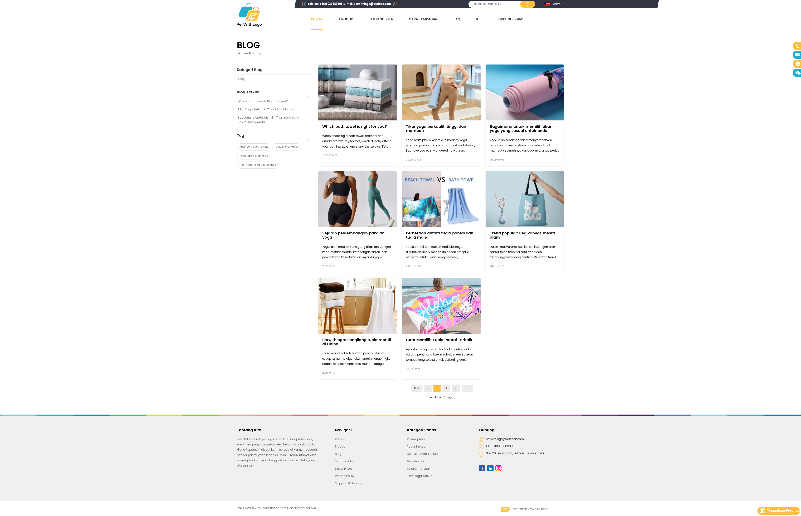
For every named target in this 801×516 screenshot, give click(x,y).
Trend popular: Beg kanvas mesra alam (522, 235)
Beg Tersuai (415, 461)
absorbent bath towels (253, 147)
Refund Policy (344, 476)
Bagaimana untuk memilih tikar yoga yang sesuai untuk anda (268, 120)
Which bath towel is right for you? (263, 101)
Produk (346, 19)
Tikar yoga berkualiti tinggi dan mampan (267, 109)
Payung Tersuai (418, 439)
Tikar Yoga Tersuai (420, 476)
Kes (479, 19)
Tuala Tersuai (416, 446)
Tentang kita (381, 19)
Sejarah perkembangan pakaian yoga (353, 235)
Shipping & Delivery (348, 483)
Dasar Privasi (344, 468)
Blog (241, 79)
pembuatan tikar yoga (253, 156)
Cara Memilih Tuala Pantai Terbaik (439, 340)
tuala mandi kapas (286, 147)
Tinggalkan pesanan (783, 510)
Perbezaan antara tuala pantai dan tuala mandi (439, 235)
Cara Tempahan (423, 19)
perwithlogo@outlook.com (372, 4)
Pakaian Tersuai (418, 468)
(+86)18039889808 (500, 446)
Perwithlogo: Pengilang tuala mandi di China (356, 342)
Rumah (317, 19)
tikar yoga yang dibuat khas (257, 165)
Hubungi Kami (510, 19)
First (416, 389)
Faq (456, 19)
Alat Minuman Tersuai (422, 454)
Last (467, 389)
